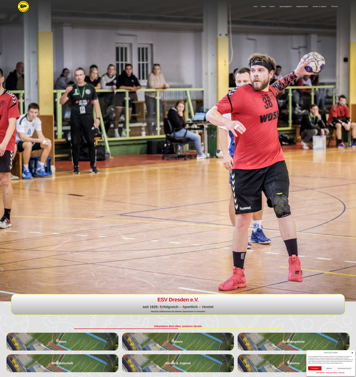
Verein (272, 6)
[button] (352, 353)
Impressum (341, 372)
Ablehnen (329, 368)
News (263, 6)
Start (255, 6)
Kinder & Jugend (319, 6)
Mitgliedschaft (302, 6)
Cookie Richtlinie (320, 372)
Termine (334, 6)
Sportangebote (286, 6)
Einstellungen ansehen (344, 368)
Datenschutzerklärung (332, 372)
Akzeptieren (314, 368)
